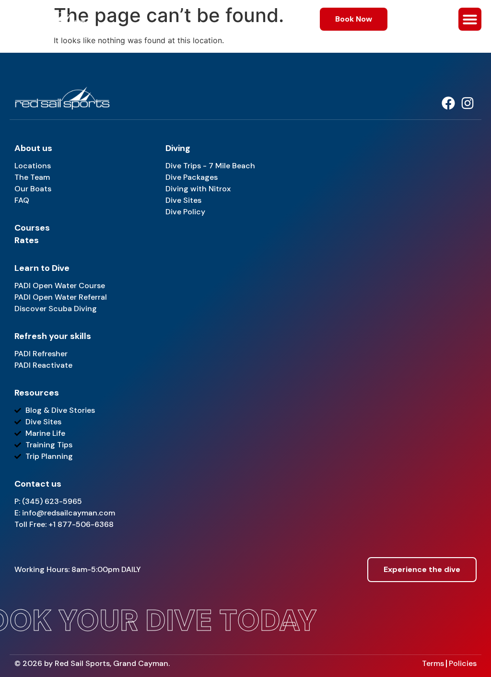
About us (33, 148)
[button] (469, 19)
